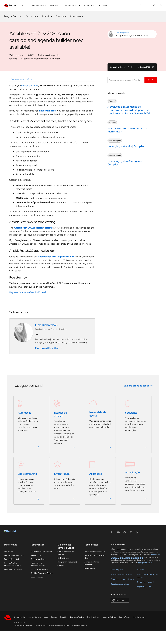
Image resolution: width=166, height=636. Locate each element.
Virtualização (132, 472)
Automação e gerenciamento (36, 58)
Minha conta (36, 555)
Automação (24, 412)
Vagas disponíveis (144, 587)
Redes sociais (89, 568)
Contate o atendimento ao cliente (94, 556)
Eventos (56, 58)
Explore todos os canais (136, 385)
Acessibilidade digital (79, 625)
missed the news (29, 85)
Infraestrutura (62, 473)
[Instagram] (137, 533)
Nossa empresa (117, 569)
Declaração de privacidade (23, 625)
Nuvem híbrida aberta (97, 414)
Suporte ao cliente (38, 559)
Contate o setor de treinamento (91, 563)
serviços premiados (145, 563)
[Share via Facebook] (121, 67)
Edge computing (27, 473)
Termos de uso (40, 625)
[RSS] (153, 67)
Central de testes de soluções (65, 552)
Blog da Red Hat (13, 16)
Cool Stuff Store (124, 617)
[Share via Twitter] (128, 67)
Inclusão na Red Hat (109, 617)
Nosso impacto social (145, 582)
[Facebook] (124, 533)
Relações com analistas (120, 584)
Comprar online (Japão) (67, 562)
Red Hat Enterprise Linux (14, 555)
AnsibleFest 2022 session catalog (33, 227)
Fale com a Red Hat (77, 617)
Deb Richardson (122, 33)
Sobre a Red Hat (19, 617)
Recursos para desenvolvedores (37, 564)
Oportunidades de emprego (38, 617)
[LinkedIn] (112, 533)
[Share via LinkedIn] (125, 67)
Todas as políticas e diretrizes (59, 625)
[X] (130, 533)
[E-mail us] (132, 67)
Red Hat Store (63, 558)
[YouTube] (118, 533)
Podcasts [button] (60, 16)
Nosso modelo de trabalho (121, 574)
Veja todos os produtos (13, 569)
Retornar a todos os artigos (21, 79)
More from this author (47, 348)
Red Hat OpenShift (11, 559)
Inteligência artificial (60, 414)
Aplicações (95, 473)
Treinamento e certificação (41, 551)
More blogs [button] (75, 16)
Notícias (140, 569)
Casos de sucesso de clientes (122, 579)
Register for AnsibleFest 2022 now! (27, 292)
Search (150, 80)
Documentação (37, 577)
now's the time (47, 110)
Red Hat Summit (139, 617)
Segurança (131, 412)
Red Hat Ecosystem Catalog (42, 573)
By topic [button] (46, 16)
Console (60, 565)
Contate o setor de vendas (94, 551)
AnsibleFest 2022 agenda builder (56, 256)
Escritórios (63, 617)
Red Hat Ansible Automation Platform (12, 564)
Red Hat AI (8, 551)
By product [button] (31, 16)
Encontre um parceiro (39, 569)
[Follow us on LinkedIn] (36, 334)
